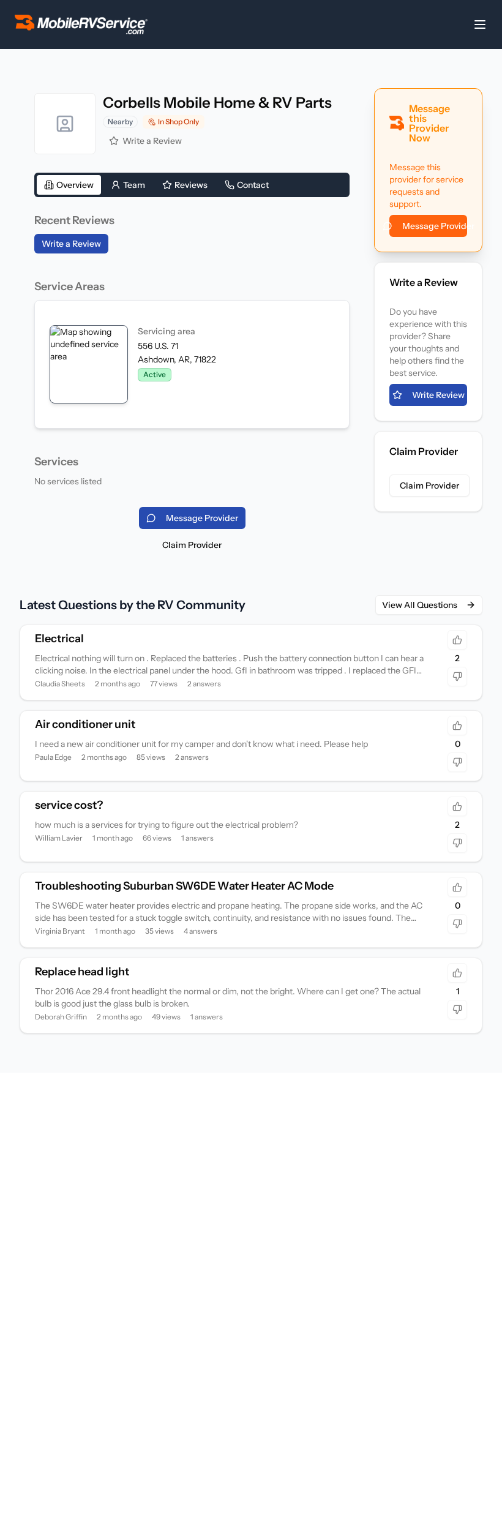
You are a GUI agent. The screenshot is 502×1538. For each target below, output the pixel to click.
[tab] (69, 185)
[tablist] (192, 185)
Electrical (59, 638)
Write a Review (152, 140)
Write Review (438, 394)
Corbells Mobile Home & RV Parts (217, 102)
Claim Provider (192, 544)
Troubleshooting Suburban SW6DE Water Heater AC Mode (184, 886)
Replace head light (82, 971)
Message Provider (434, 225)
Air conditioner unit (85, 724)
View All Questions (419, 604)
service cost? (69, 805)
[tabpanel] (192, 349)
